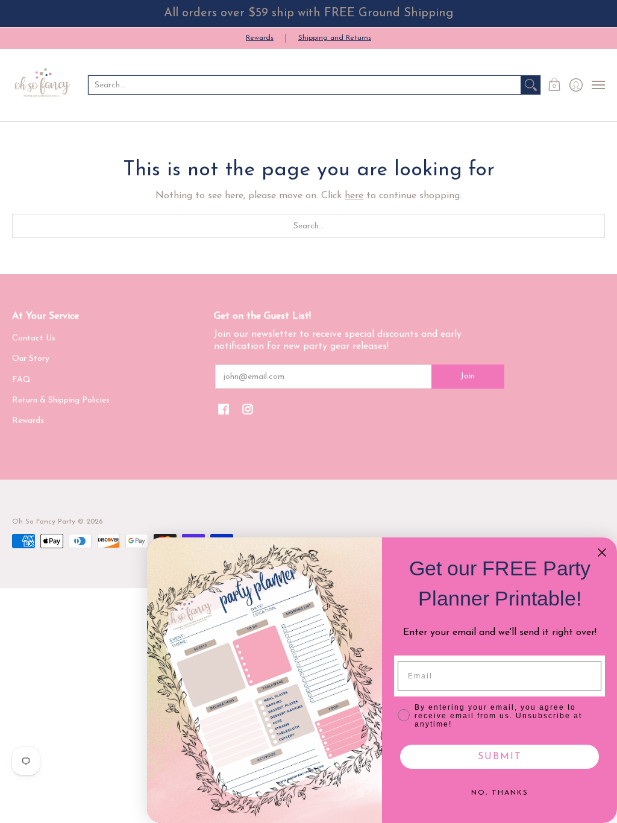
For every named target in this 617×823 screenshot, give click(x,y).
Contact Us (33, 338)
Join (467, 376)
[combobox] (304, 85)
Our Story (30, 358)
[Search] (530, 85)
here (354, 196)
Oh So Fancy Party (43, 521)
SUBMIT (500, 757)
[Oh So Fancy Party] (42, 85)
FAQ (21, 379)
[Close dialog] (602, 552)
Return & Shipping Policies (61, 400)
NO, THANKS (499, 792)
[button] (554, 85)
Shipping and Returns (334, 38)
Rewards (260, 38)
